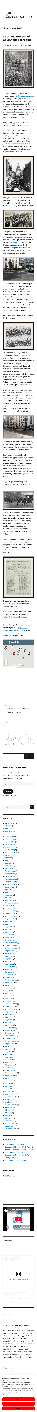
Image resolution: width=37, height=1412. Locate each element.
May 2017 (8, 1115)
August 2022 (9, 951)
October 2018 (10, 1070)
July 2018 (8, 1078)
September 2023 (11, 916)
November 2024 (11, 879)
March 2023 (9, 932)
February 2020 (10, 1028)
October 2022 (10, 945)
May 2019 (8, 1052)
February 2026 (10, 839)
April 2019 (8, 1054)
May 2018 (8, 1083)
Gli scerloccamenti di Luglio (15, 1152)
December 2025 (11, 844)
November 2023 (11, 911)
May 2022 (8, 959)
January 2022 (10, 969)
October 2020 (10, 1006)
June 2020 (8, 1017)
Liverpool (28, 741)
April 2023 (8, 929)
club (12, 739)
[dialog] (18, 1393)
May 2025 (8, 863)
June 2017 (8, 1113)
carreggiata (6, 739)
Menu (31, 7)
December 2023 (10, 908)
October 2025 (10, 850)
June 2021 (8, 988)
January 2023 (10, 937)
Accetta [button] (18, 1399)
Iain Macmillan (25, 739)
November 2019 (11, 1036)
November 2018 (11, 1068)
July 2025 (8, 858)
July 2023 (8, 921)
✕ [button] (34, 1378)
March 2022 (9, 964)
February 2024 (10, 903)
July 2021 (8, 985)
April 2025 (9, 866)
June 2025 (8, 860)
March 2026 (9, 836)
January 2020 (10, 1030)
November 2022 (11, 943)
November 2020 (11, 1004)
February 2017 (10, 1123)
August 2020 (9, 1012)
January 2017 (9, 1126)
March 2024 (9, 900)
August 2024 (9, 887)
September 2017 (11, 1105)
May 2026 (8, 831)
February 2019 (10, 1060)
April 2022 (9, 961)
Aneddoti (26, 735)
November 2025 (11, 847)
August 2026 (9, 823)
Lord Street (18, 743)
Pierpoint (12, 745)
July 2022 (8, 953)
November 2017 (10, 1099)
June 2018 (8, 1081)
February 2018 (10, 1091)
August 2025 (9, 855)
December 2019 (10, 1033)
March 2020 (9, 1025)
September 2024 (11, 884)
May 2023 (8, 927)
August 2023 (9, 919)
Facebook (8, 1240)
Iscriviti (8, 791)
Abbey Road (21, 737)
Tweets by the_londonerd (12, 1314)
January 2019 (10, 1062)
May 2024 (8, 895)
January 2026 (10, 842)
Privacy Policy (8, 1368)
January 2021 (9, 998)
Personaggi (12, 737)
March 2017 (9, 1121)
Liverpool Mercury (20, 363)
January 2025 (10, 874)
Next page (31, 758)
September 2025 (11, 852)
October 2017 (10, 1102)
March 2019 (9, 1057)
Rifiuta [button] (18, 1403)
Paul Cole (6, 745)
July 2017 (8, 1110)
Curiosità (5, 737)
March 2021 (9, 993)
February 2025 (10, 871)
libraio (23, 741)
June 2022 (8, 956)
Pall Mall (17, 242)
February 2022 (10, 967)
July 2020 (8, 1014)
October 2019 (10, 1038)
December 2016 (10, 1129)
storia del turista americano (23, 96)
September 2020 (11, 1009)
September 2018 (11, 1073)
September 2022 (11, 948)
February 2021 (10, 996)
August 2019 (9, 1044)
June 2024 (8, 892)
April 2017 (8, 1118)
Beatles (28, 737)
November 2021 (11, 975)
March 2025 (9, 868)
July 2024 (8, 890)
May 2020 (8, 1020)
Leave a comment (15, 747)
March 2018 (9, 1089)
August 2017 (9, 1107)
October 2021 (10, 977)
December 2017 (10, 1097)
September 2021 (11, 980)
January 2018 (9, 1094)
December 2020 (11, 1001)
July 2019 (8, 1046)
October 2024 (10, 882)
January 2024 (10, 906)
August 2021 (9, 983)
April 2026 (9, 834)
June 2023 (8, 924)
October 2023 (10, 913)
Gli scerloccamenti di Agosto (15, 1144)
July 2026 (8, 826)
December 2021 (10, 972)
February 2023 (10, 935)
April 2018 (8, 1086)
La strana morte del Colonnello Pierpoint (17, 38)
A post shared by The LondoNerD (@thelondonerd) (19, 1299)
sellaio (23, 745)
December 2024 (11, 876)
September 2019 (11, 1041)
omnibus (25, 743)
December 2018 (10, 1065)
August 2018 (9, 1076)
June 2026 (8, 829)
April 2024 (9, 898)
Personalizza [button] (18, 1408)
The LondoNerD (8, 735)
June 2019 (8, 1049)
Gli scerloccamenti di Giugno (15, 1160)
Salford (18, 745)
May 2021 (8, 991)
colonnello (17, 739)
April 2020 (9, 1022)
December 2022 (11, 940)
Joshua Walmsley (14, 741)
